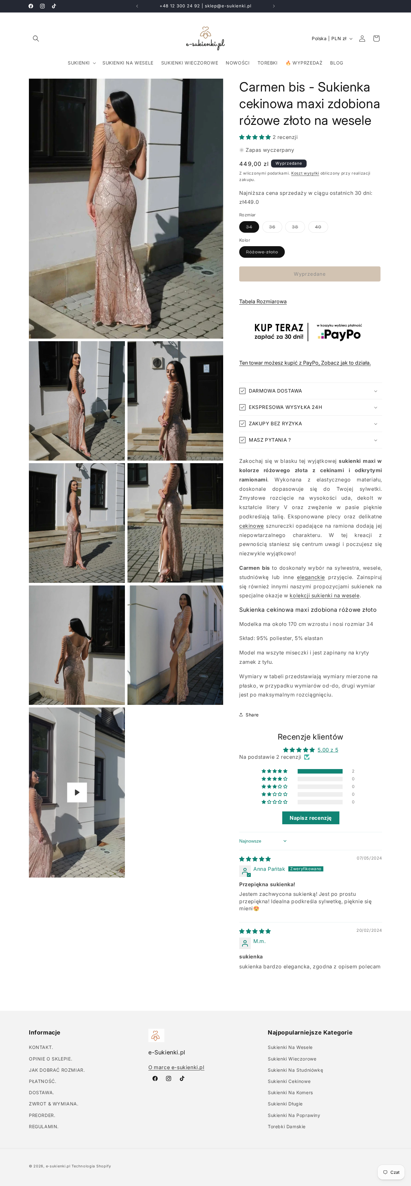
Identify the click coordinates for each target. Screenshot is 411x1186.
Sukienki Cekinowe (289, 1081)
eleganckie (311, 577)
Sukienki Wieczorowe (292, 1058)
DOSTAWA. (41, 1092)
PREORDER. (42, 1115)
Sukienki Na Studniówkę (295, 1070)
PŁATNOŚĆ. (42, 1081)
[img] (255, 859)
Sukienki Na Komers (290, 1092)
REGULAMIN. (44, 1126)
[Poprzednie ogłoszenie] (137, 6)
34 (252, 228)
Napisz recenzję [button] (311, 818)
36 (275, 228)
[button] (36, 38)
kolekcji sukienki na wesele (324, 595)
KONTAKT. (41, 1047)
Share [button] (252, 714)
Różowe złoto (265, 253)
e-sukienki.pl (58, 1166)
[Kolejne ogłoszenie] (274, 6)
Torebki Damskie (287, 1126)
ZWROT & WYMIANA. (54, 1103)
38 (298, 228)
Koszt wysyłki (305, 173)
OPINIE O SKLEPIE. (50, 1058)
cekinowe (251, 526)
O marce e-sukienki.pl (176, 1067)
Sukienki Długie (285, 1103)
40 (321, 228)
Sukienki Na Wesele (290, 1047)
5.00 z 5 (328, 750)
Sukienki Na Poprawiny (294, 1115)
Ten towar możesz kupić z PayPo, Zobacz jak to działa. (305, 362)
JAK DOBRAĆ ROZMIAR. (57, 1070)
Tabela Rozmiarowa (263, 301)
